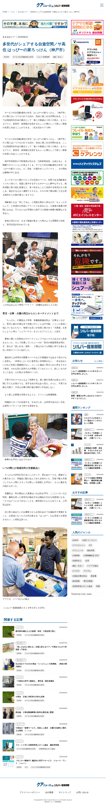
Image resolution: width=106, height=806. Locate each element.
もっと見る (98, 361)
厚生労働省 (88, 581)
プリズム (87, 571)
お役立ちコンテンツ (89, 429)
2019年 (6, 57)
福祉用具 (90, 550)
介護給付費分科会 (79, 576)
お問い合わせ (82, 792)
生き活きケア (21, 643)
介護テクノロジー (89, 540)
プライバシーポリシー (29, 792)
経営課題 (76, 581)
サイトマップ (65, 792)
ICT (26, 767)
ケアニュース (77, 550)
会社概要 (49, 792)
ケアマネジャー (78, 545)
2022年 (19, 734)
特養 (98, 586)
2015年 (19, 700)
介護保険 (76, 555)
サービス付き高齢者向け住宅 (23, 57)
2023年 (19, 767)
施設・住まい (58, 57)
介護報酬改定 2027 (91, 555)
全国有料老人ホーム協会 (47, 749)
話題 (86, 414)
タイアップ (20, 724)
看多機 (93, 576)
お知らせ (74, 367)
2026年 (75, 540)
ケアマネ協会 (92, 566)
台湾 (87, 561)
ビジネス (76, 571)
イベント (19, 741)
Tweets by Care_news (81, 594)
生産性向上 (76, 561)
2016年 (19, 670)
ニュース (19, 627)
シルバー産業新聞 (43, 57)
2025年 (19, 716)
